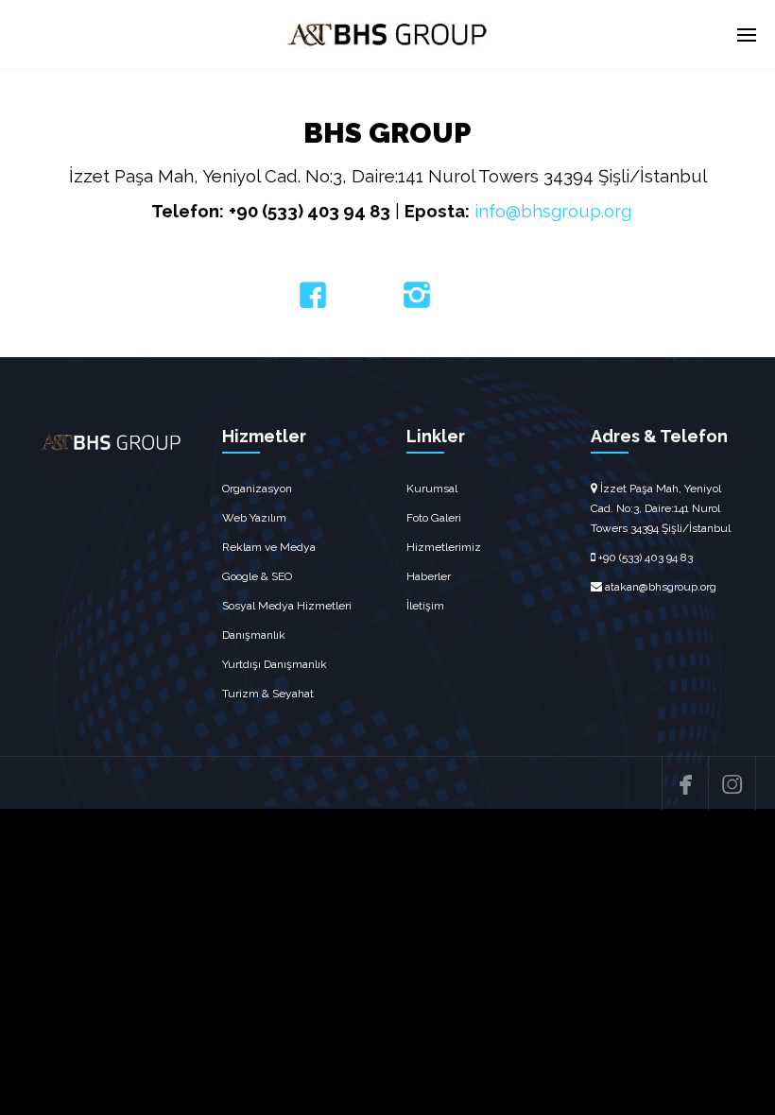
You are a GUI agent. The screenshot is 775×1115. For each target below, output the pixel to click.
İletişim (425, 605)
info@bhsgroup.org (552, 210)
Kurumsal (431, 488)
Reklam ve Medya (269, 547)
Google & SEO (257, 576)
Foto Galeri (433, 517)
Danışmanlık (253, 635)
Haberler (428, 576)
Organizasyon (257, 488)
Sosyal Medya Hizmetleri (287, 605)
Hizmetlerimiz (443, 547)
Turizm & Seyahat (268, 693)
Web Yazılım (254, 517)
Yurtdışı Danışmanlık (274, 664)
